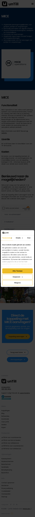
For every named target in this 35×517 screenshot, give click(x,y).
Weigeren (17, 283)
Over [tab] (29, 238)
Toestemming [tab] (6, 238)
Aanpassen (16, 277)
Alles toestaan (17, 271)
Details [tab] (18, 238)
